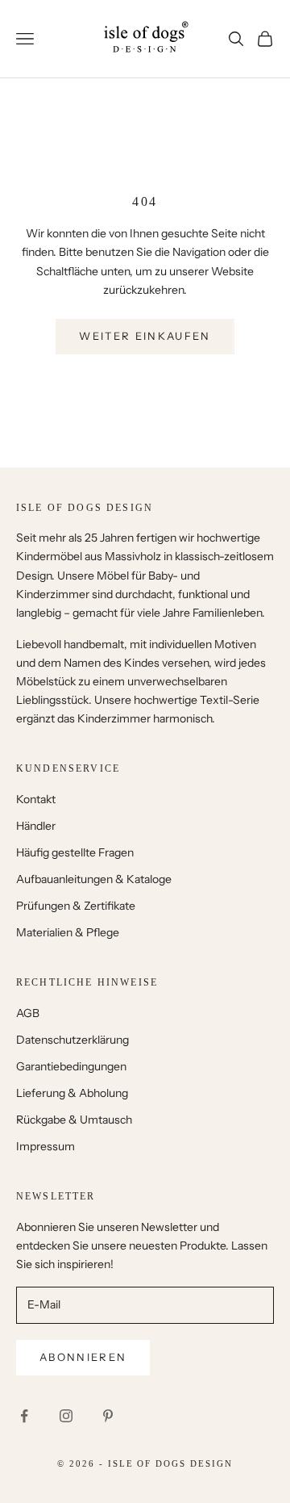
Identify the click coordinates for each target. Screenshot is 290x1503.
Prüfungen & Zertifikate (75, 905)
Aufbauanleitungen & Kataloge (94, 879)
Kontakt (36, 799)
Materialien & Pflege (67, 932)
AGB (27, 1013)
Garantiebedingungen (71, 1066)
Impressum (45, 1146)
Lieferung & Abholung (72, 1093)
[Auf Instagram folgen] (66, 1416)
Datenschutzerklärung (72, 1039)
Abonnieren (82, 1356)
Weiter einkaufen (144, 335)
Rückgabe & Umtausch (74, 1119)
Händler (36, 825)
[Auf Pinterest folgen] (108, 1416)
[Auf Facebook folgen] (24, 1416)
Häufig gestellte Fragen (75, 852)
